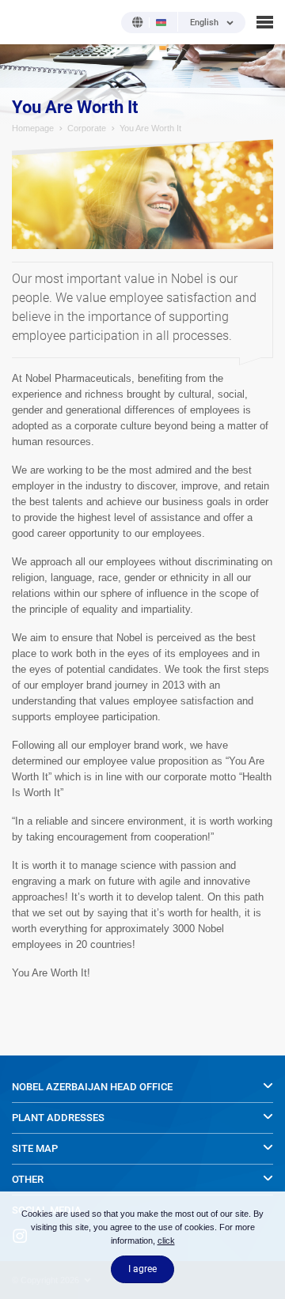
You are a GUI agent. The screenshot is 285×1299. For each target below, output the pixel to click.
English (204, 23)
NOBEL (23, 22)
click (166, 1240)
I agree (142, 1268)
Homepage (33, 128)
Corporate (86, 128)
